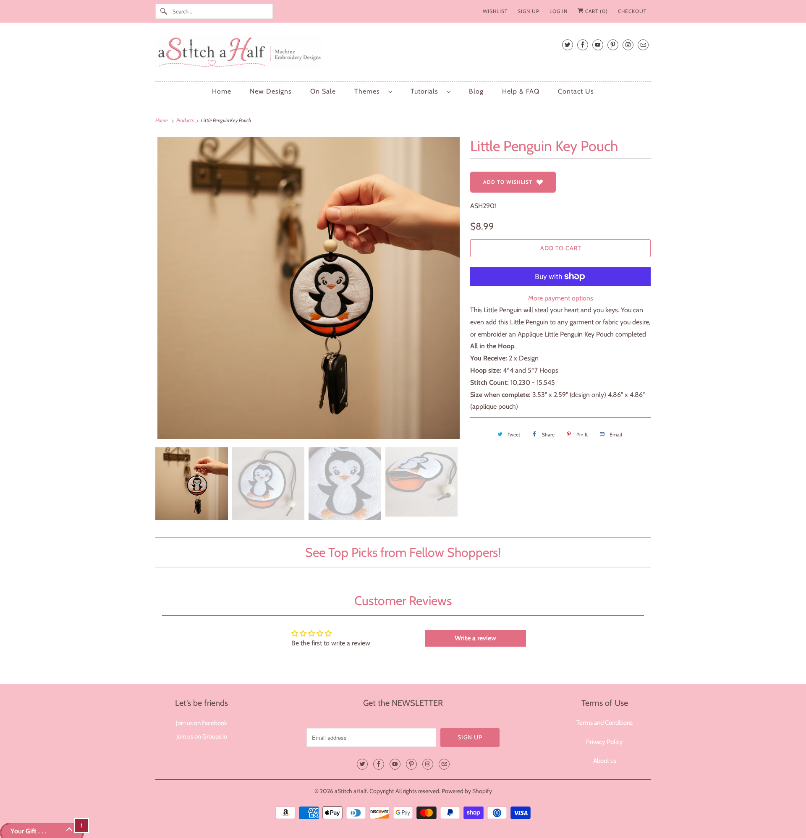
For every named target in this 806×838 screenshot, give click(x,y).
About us (604, 761)
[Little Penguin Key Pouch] (308, 288)
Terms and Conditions (604, 722)
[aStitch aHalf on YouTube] (597, 44)
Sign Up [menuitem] (528, 11)
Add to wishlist (507, 182)
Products (185, 120)
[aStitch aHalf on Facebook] (582, 44)
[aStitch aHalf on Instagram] (628, 44)
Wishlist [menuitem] (495, 11)
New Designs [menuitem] (271, 91)
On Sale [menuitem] (323, 91)
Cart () (596, 11)
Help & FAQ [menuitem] (520, 91)
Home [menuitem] (221, 91)
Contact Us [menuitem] (576, 91)
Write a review (475, 638)
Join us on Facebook (201, 723)
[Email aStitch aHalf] (643, 44)
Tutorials (426, 91)
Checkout (632, 11)
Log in (559, 11)
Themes (369, 91)
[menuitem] (373, 91)
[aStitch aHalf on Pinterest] (612, 44)
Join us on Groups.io (201, 736)
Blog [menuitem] (476, 91)
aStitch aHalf (351, 791)
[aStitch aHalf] (403, 54)
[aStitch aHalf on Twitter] (567, 44)
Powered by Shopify (467, 791)
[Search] (163, 11)
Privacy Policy (604, 742)
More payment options (560, 298)
